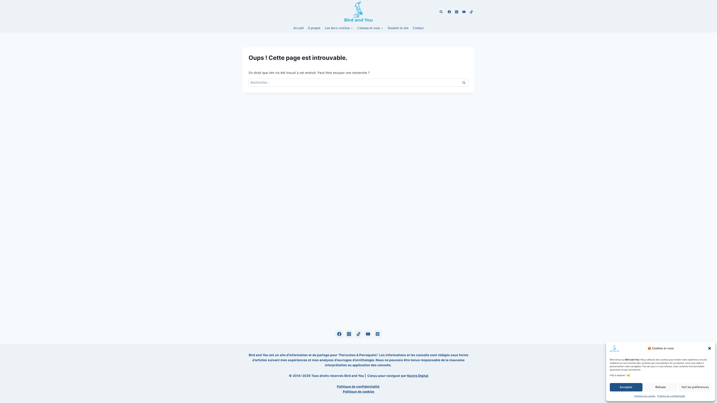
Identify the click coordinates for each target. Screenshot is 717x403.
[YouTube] (464, 12)
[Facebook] (449, 12)
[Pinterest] (377, 334)
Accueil (298, 28)
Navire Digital (417, 376)
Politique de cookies (644, 396)
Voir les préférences (695, 387)
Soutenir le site (398, 28)
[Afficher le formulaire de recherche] (441, 12)
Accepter (626, 387)
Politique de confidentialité (671, 396)
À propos (314, 28)
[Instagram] (457, 12)
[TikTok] (471, 12)
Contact (418, 28)
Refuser (660, 387)
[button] (709, 348)
